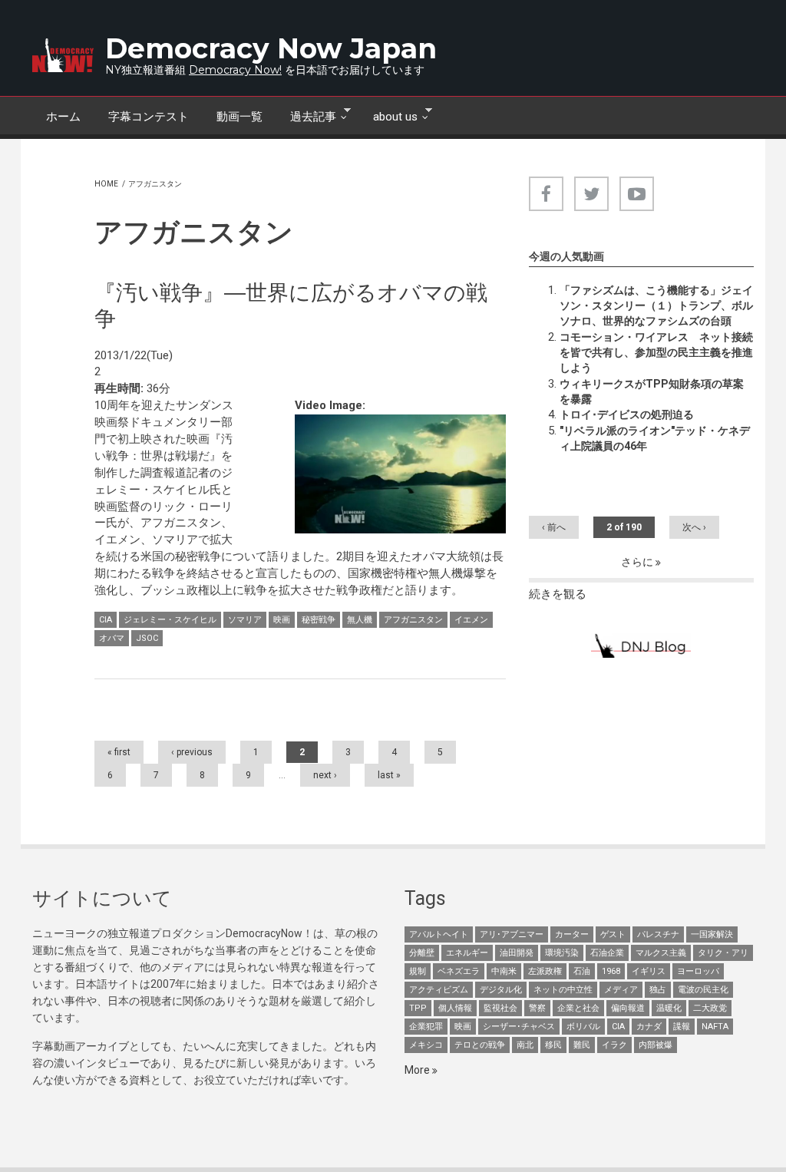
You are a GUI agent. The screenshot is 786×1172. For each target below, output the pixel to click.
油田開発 (516, 953)
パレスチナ (658, 934)
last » (389, 775)
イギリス (648, 971)
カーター (572, 934)
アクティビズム (438, 990)
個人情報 (455, 1008)
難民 (581, 1045)
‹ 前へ (554, 527)
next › (325, 775)
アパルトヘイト (438, 934)
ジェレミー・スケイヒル (170, 620)
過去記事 (306, 115)
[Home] (63, 55)
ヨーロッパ (698, 971)
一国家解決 (712, 934)
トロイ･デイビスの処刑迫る (627, 414)
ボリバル (583, 1027)
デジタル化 (501, 990)
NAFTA (715, 1027)
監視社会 (500, 1008)
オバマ (111, 638)
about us (388, 115)
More (418, 1070)
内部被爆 (655, 1045)
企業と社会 (578, 1008)
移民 (553, 1045)
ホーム (63, 117)
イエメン (471, 620)
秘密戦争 (318, 620)
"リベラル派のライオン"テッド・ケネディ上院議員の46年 (655, 438)
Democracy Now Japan (271, 48)
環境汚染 (562, 953)
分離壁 (421, 953)
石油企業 (607, 953)
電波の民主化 (703, 990)
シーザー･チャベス (519, 1027)
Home (106, 184)
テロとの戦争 (479, 1045)
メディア (621, 990)
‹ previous (192, 752)
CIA (105, 620)
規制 (417, 971)
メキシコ (426, 1045)
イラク (614, 1045)
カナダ (649, 1027)
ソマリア (245, 620)
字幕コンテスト (148, 117)
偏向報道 (628, 1008)
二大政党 (710, 1008)
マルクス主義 (661, 953)
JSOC (147, 638)
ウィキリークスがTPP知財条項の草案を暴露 (652, 391)
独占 (657, 990)
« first (118, 752)
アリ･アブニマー (511, 934)
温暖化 (669, 1008)
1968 (611, 971)
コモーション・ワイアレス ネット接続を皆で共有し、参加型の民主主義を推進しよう (656, 352)
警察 (537, 1008)
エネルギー (467, 953)
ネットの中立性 (563, 990)
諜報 (681, 1027)
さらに (638, 562)
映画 (281, 620)
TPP (418, 1008)
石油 (581, 971)
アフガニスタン (413, 620)
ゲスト (613, 934)
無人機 (359, 620)
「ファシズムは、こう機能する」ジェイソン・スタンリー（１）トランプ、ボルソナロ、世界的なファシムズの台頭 (656, 305)
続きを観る (557, 594)
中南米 (504, 971)
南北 (525, 1045)
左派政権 (545, 971)
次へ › (694, 527)
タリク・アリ (723, 953)
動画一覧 (239, 117)
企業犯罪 (426, 1027)
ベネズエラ (459, 971)
